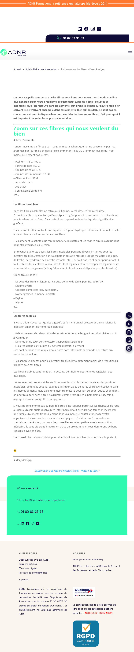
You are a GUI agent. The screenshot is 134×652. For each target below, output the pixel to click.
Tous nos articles (28, 564)
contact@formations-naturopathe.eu (43, 500)
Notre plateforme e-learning (88, 559)
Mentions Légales (28, 568)
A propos (23, 579)
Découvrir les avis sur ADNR (34, 559)
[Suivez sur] (80, 29)
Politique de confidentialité (33, 572)
